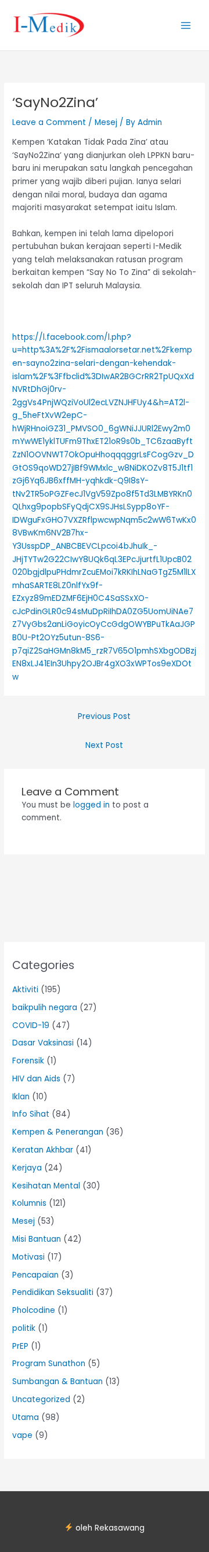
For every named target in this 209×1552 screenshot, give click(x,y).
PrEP (20, 1346)
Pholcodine (33, 1310)
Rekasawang (120, 1527)
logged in (91, 804)
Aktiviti (25, 989)
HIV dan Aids (36, 1078)
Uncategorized (41, 1399)
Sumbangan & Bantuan (57, 1381)
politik (23, 1328)
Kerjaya (27, 1167)
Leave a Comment (49, 122)
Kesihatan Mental (46, 1185)
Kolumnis (29, 1203)
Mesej (106, 122)
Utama (25, 1417)
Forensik (28, 1060)
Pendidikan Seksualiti (52, 1292)
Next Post (104, 745)
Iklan (21, 1096)
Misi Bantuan (36, 1239)
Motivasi (28, 1257)
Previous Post (104, 716)
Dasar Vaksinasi (43, 1042)
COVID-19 (30, 1025)
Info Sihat (30, 1114)
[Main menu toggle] (186, 25)
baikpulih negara (44, 1007)
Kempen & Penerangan (57, 1132)
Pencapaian (35, 1275)
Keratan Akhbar (42, 1149)
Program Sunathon (48, 1363)
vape (22, 1435)
